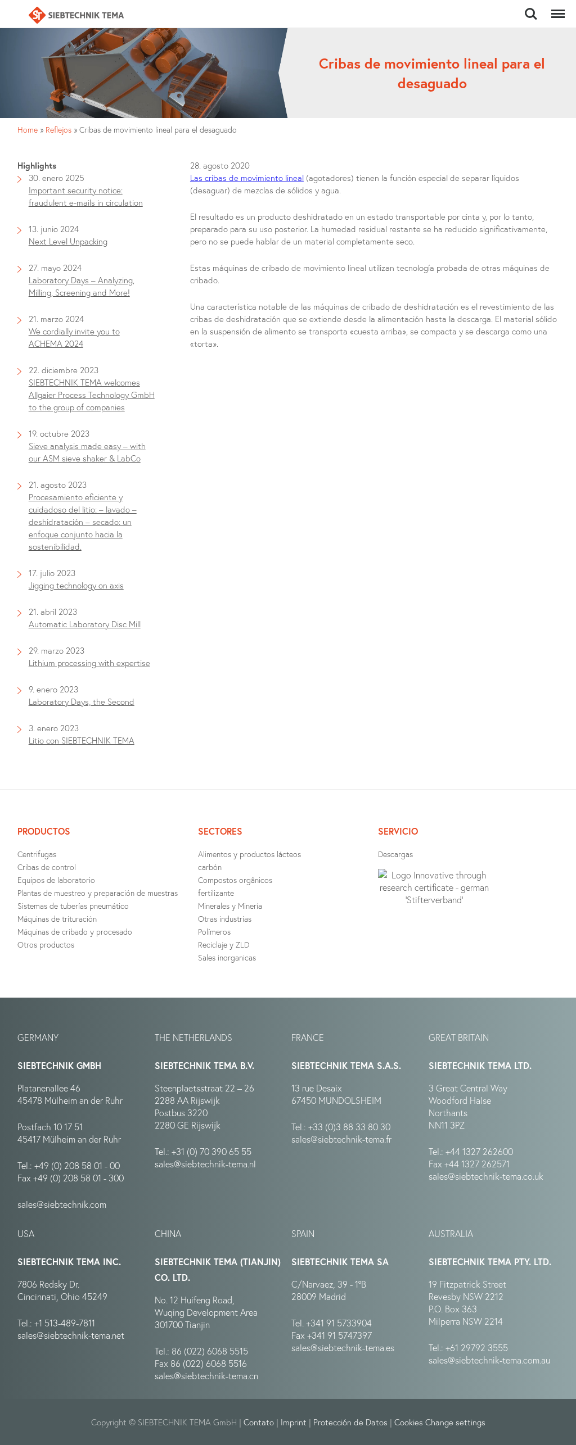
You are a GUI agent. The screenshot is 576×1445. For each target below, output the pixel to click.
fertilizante (216, 892)
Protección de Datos (350, 1422)
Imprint (294, 1422)
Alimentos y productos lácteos (249, 854)
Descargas (395, 854)
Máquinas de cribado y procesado (74, 931)
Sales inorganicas (227, 957)
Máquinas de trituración (57, 918)
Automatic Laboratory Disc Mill (85, 623)
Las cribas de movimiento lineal (247, 177)
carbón (210, 867)
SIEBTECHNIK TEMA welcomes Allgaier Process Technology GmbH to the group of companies (92, 395)
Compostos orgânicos (235, 880)
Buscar (531, 7)
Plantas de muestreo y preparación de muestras (97, 892)
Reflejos (58, 129)
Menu (556, 7)
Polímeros (214, 931)
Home (27, 129)
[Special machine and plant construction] (76, 15)
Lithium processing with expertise (89, 662)
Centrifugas (36, 854)
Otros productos (45, 944)
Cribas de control (46, 867)
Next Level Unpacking (68, 241)
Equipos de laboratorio (56, 880)
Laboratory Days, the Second (81, 701)
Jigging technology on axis (76, 585)
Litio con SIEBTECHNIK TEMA (81, 740)
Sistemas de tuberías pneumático (73, 905)
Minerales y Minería (230, 905)
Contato (259, 1422)
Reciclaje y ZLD (223, 944)
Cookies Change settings (439, 1422)
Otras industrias (224, 918)
